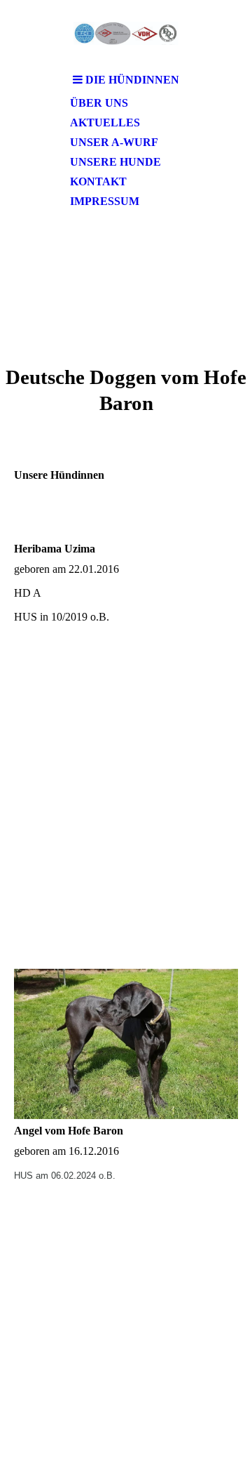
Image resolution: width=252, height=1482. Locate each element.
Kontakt (98, 181)
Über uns (99, 103)
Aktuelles (105, 122)
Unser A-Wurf (114, 142)
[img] (126, 33)
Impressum (104, 201)
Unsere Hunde (115, 162)
